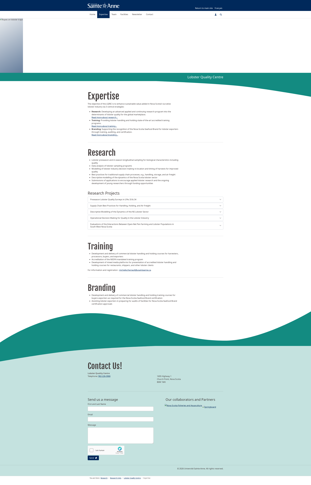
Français (218, 8)
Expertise (103, 14)
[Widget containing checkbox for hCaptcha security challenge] (106, 450)
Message (92, 425)
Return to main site (204, 8)
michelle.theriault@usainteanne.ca (135, 270)
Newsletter (137, 14)
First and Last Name (97, 404)
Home (92, 14)
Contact (149, 14)
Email (90, 414)
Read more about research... (105, 117)
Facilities (124, 14)
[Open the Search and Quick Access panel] (220, 14)
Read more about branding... (105, 135)
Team (114, 14)
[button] (155, 199)
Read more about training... (104, 126)
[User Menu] (215, 14)
